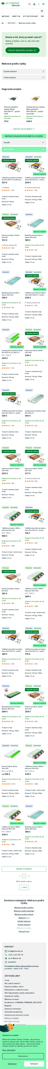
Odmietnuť (12, 1064)
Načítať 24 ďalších (24, 869)
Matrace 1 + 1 (24, 918)
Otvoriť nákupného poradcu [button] (20, 50)
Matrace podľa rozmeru (24, 908)
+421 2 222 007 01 (15, 955)
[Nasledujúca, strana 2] (24, 876)
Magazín (8, 1006)
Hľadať (42, 11)
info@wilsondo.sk (15, 951)
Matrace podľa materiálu (24, 911)
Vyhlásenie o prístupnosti (15, 1025)
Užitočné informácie (13, 1009)
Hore (25, 887)
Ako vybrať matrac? (12, 983)
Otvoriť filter (9, 149)
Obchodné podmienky (13, 1012)
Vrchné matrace (24, 925)
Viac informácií (8, 1050)
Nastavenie (23, 1056)
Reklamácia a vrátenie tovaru (16, 990)
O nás (7, 980)
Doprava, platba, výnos (14, 987)
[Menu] (43, 4)
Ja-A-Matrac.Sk (14, 958)
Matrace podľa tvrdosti (24, 914)
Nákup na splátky (12, 1018)
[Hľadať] (29, 4)
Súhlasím (34, 1064)
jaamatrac (12, 962)
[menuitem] (5, 16)
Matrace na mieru (12, 999)
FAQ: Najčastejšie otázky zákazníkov (19, 993)
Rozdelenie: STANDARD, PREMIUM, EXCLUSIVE (23, 1002)
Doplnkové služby (12, 996)
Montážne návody (12, 1021)
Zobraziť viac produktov (23, 129)
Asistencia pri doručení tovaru (17, 1015)
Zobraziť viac (24, 931)
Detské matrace (24, 921)
